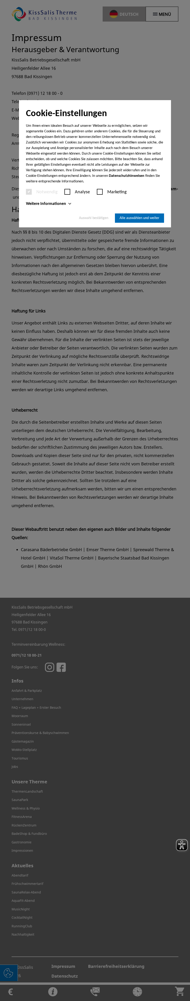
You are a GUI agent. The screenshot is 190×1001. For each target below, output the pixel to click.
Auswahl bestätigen (93, 218)
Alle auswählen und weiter (139, 218)
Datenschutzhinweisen (126, 176)
